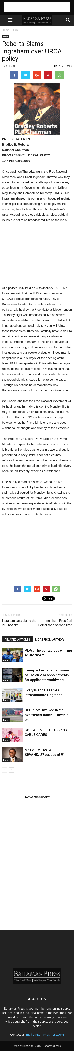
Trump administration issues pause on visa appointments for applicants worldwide (47, 675)
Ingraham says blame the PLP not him (19, 623)
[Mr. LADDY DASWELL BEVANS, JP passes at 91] (12, 754)
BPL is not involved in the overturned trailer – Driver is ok (46, 715)
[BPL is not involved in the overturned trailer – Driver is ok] (12, 715)
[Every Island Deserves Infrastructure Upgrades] (12, 695)
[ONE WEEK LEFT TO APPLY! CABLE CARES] (12, 735)
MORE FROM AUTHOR (49, 639)
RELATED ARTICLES (17, 639)
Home (5, 30)
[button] (68, 20)
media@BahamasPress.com (45, 1034)
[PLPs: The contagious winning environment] (12, 655)
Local (16, 30)
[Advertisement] (37, 7)
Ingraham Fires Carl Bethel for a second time (55, 623)
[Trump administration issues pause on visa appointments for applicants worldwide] (12, 675)
